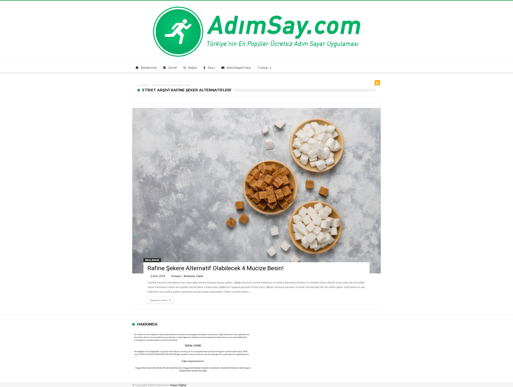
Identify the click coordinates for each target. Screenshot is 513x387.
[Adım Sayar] (256, 6)
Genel (199, 276)
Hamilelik (214, 368)
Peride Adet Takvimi (172, 368)
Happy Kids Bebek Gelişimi (196, 368)
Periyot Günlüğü (199, 370)
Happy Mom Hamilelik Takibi (148, 368)
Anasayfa (142, 85)
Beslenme (152, 260)
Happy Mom (184, 370)
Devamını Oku (159, 300)
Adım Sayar (183, 337)
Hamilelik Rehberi (229, 368)
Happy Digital (178, 385)
